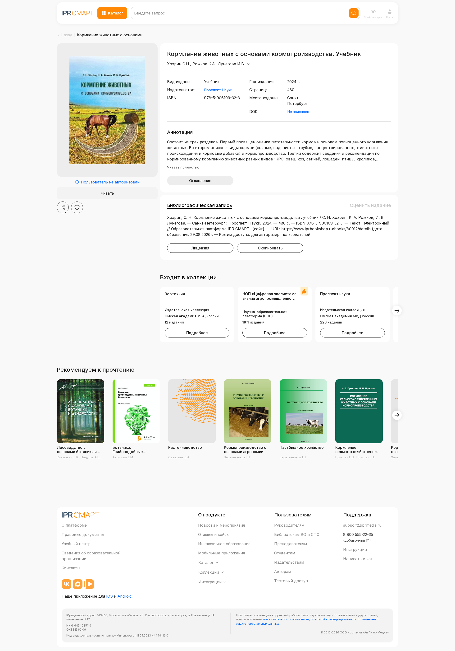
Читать (107, 193)
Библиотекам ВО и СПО (296, 534)
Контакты (71, 568)
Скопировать (270, 248)
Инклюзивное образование (224, 543)
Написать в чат (358, 558)
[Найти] (354, 13)
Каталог (115, 13)
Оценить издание (370, 205)
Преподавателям (290, 543)
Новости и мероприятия (221, 525)
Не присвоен (298, 111)
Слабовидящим (373, 17)
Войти (389, 17)
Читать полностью (183, 167)
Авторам (282, 571)
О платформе (74, 525)
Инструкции (355, 549)
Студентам (284, 553)
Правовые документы (83, 534)
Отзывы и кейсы (213, 534)
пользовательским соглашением (286, 619)
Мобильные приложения (221, 553)
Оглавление (200, 180)
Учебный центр (76, 543)
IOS (109, 596)
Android (125, 596)
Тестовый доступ (291, 580)
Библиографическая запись (199, 205)
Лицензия (200, 248)
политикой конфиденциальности (333, 619)
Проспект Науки (218, 90)
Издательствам (289, 562)
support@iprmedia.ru (362, 525)
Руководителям (289, 525)
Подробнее (197, 332)
